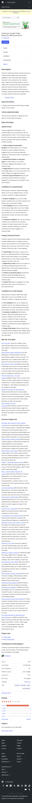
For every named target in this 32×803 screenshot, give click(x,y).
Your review (5, 719)
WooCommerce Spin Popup (9, 364)
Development (7, 60)
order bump (23, 685)
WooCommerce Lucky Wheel (10, 562)
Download (5, 42)
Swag (19, 761)
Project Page (7, 637)
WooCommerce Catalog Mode (10, 497)
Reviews (5, 52)
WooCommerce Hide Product (10, 451)
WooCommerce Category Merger (11, 439)
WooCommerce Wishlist (8, 587)
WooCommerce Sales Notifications (11, 352)
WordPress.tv (6, 761)
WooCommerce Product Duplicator (11, 573)
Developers (5, 759)
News (3, 743)
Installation (6, 56)
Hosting (4, 745)
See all (28, 719)
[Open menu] (29, 2)
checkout (17, 685)
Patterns (19, 748)
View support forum (7, 730)
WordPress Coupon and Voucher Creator (13, 522)
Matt (4, 769)
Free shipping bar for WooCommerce (12, 515)
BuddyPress (6, 775)
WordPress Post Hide (8, 543)
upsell (28, 685)
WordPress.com (7, 767)
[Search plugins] (18, 17)
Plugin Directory (6, 7)
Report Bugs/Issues (8, 639)
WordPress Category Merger (10, 552)
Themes (19, 743)
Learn (3, 753)
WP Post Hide (6, 343)
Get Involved (20, 753)
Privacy (4, 748)
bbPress (5, 772)
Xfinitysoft (6, 38)
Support (5, 64)
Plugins (19, 745)
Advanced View (6, 693)
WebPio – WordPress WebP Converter (13, 462)
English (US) (27, 681)
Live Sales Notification (8, 488)
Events (19, 756)
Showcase (20, 740)
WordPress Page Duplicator (9, 583)
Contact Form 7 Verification (9, 508)
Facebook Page (9, 97)
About (3, 740)
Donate (20, 759)
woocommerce (26, 688)
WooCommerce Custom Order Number (12, 599)
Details (5, 48)
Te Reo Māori (9, 782)
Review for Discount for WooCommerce (13, 389)
